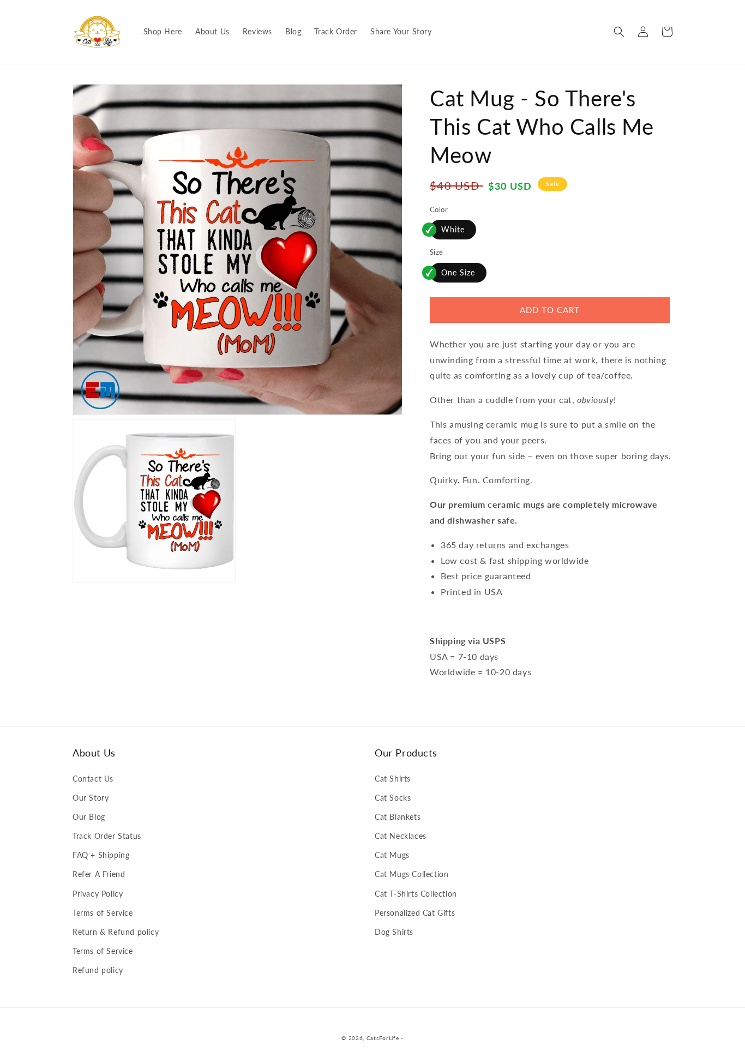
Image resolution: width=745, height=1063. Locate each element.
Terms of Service (103, 912)
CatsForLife (383, 1038)
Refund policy (98, 970)
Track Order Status (107, 835)
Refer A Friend (99, 874)
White (453, 229)
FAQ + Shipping (101, 855)
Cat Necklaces (400, 835)
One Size (458, 272)
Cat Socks (393, 797)
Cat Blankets (397, 816)
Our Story (91, 797)
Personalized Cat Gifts (415, 912)
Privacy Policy (98, 893)
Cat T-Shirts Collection (416, 893)
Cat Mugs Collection (411, 874)
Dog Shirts (394, 931)
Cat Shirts (393, 778)
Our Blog (89, 816)
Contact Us (93, 778)
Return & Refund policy (116, 931)
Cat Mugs (392, 855)
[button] (619, 32)
